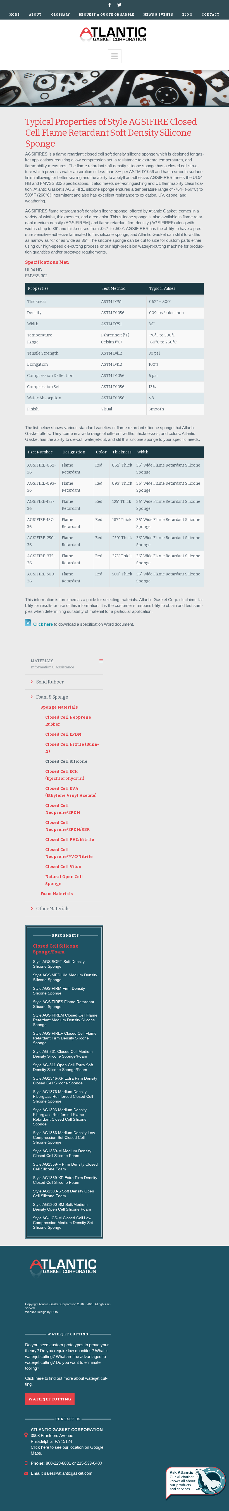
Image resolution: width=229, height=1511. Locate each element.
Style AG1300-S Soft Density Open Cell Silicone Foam (63, 1193)
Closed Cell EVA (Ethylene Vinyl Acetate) (71, 792)
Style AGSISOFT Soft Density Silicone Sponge (59, 964)
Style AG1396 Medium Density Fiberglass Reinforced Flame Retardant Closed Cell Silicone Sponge (60, 1117)
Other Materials (53, 908)
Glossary (60, 14)
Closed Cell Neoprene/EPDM (62, 809)
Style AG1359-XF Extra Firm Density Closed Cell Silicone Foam (65, 1180)
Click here (42, 624)
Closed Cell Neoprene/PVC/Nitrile (69, 853)
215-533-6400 (89, 1463)
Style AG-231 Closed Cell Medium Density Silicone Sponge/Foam (63, 1053)
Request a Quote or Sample (106, 14)
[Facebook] (110, 5)
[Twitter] (119, 5)
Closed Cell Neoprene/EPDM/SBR (67, 826)
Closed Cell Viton (63, 866)
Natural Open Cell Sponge (64, 880)
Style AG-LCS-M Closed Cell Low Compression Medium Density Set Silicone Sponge (63, 1223)
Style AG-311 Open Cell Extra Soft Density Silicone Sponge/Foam (63, 1067)
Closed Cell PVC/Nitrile (69, 839)
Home (14, 14)
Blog (187, 14)
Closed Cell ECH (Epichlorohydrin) (64, 775)
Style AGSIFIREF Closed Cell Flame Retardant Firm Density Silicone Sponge (65, 1038)
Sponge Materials (59, 707)
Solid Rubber (50, 682)
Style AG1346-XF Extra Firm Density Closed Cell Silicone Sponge (65, 1080)
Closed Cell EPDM (63, 734)
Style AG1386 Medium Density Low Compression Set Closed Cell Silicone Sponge (64, 1137)
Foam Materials (56, 893)
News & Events (158, 14)
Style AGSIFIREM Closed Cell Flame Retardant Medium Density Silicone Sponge (65, 1020)
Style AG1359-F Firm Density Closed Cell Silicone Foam (65, 1166)
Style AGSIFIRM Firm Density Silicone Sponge (59, 990)
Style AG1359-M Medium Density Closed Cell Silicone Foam (62, 1153)
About (35, 14)
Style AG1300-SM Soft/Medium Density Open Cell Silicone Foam (62, 1206)
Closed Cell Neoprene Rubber (68, 721)
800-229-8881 (58, 1463)
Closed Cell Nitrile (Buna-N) (72, 748)
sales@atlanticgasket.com (68, 1473)
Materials (52, 663)
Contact (211, 14)
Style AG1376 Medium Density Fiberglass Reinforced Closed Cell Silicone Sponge (63, 1096)
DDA (54, 1312)
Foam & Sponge (52, 697)
